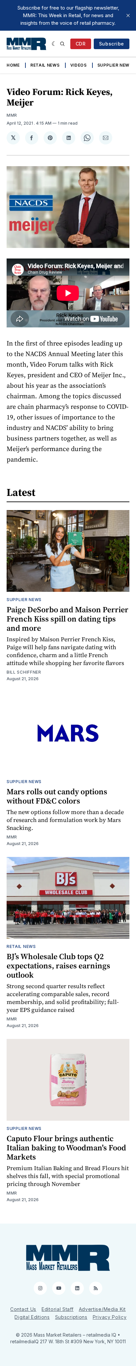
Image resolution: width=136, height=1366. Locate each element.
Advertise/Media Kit (102, 1309)
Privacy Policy (110, 1317)
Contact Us (23, 1309)
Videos (78, 65)
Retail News (45, 65)
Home (13, 65)
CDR (81, 43)
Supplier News (114, 65)
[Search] (62, 43)
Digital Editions (32, 1317)
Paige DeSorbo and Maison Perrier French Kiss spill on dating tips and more (67, 618)
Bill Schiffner (24, 672)
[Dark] (54, 44)
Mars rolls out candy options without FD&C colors (57, 796)
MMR (12, 115)
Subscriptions (71, 1317)
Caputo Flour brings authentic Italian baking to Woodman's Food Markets (66, 1147)
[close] (128, 15)
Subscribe (111, 43)
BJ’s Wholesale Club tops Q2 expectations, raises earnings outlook (58, 965)
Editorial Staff (58, 1309)
